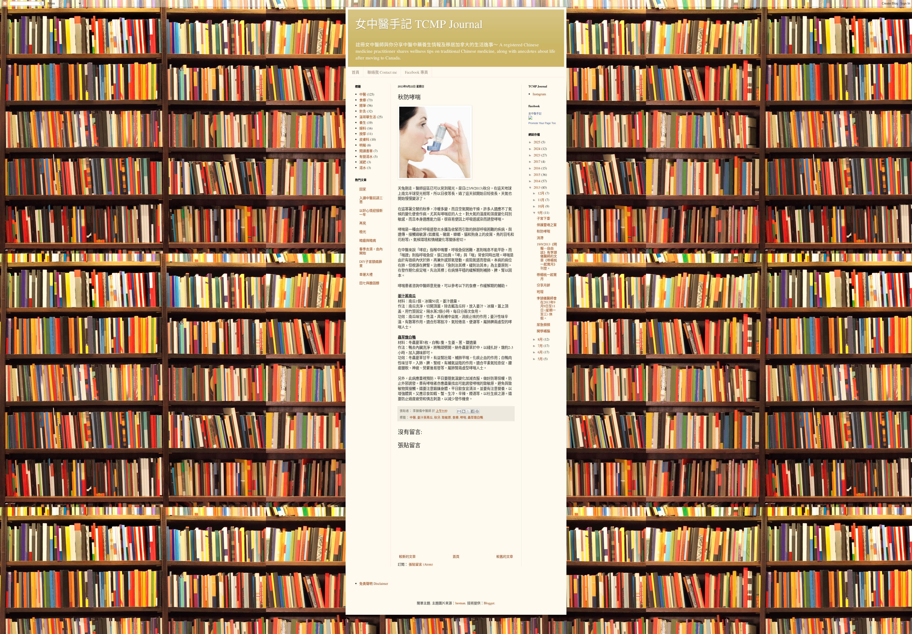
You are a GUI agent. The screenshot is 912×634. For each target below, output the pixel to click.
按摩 (362, 133)
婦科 (362, 128)
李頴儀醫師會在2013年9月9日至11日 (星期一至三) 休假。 (547, 308)
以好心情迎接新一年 (371, 212)
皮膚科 (364, 139)
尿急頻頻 (543, 324)
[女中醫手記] (530, 118)
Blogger (489, 603)
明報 (362, 145)
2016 (537, 168)
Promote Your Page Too (542, 123)
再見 (362, 223)
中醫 (413, 417)
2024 (537, 148)
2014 (537, 181)
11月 (541, 199)
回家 (362, 189)
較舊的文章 (504, 556)
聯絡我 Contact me (382, 72)
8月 (541, 339)
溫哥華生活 (367, 117)
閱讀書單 (366, 151)
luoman (460, 603)
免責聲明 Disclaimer (373, 583)
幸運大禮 (366, 274)
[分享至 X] (468, 411)
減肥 (362, 162)
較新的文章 (407, 556)
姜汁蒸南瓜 (425, 417)
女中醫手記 (535, 113)
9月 (541, 212)
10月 (541, 206)
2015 (537, 174)
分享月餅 (543, 285)
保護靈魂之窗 (547, 224)
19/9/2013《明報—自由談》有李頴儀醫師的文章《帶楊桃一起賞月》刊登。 (547, 256)
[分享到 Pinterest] (477, 411)
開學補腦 (543, 331)
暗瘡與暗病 (367, 240)
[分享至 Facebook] (472, 411)
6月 (541, 352)
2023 (537, 155)
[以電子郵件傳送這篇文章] (459, 411)
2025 (537, 142)
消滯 (540, 237)
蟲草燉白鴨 (475, 417)
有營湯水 (366, 156)
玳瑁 (540, 291)
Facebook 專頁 (416, 72)
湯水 (362, 167)
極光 (362, 231)
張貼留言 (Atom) (421, 564)
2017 (537, 161)
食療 (455, 417)
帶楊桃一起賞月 (547, 276)
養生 (362, 122)
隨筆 (362, 105)
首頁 (355, 72)
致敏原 (446, 417)
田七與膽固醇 (369, 283)
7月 (541, 345)
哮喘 (463, 417)
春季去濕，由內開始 (371, 251)
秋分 (437, 417)
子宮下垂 (543, 218)
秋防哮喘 (543, 231)
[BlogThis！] (463, 411)
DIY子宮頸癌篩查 (370, 263)
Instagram (539, 94)
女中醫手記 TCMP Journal (419, 23)
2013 (537, 187)
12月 (541, 193)
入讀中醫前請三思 (371, 200)
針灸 (362, 111)
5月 (541, 358)
